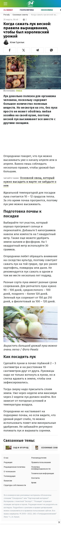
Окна (19, 90)
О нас (6, 458)
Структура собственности (15, 485)
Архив (33, 482)
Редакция (8, 462)
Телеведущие (10, 476)
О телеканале (10, 471)
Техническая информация (42, 473)
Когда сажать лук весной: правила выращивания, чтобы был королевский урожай (44, 15)
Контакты (35, 478)
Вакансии (8, 481)
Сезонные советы (20, 15)
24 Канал (8, 10)
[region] (30, 532)
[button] (9, 50)
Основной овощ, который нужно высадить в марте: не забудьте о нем (29, 181)
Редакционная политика (14, 467)
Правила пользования (41, 462)
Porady (6, 15)
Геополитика (27, 10)
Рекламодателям (38, 458)
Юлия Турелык (17, 42)
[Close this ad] (59, 522)
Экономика (47, 10)
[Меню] (5, 3)
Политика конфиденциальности (40, 468)
